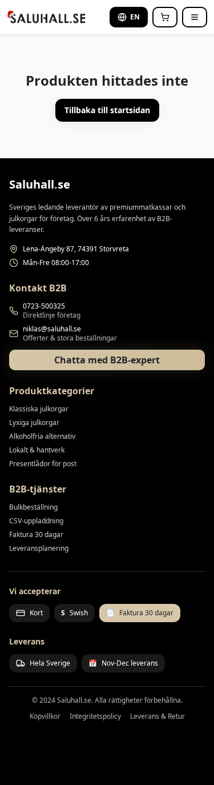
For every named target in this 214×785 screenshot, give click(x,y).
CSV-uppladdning (36, 521)
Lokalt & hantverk (36, 450)
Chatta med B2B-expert (107, 360)
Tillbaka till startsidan (107, 110)
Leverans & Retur (157, 716)
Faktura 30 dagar (36, 534)
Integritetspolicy (95, 716)
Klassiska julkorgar (38, 409)
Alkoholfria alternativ (42, 436)
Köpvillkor (45, 716)
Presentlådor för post (42, 463)
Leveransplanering (38, 548)
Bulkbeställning (33, 507)
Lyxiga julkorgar (34, 422)
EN (135, 17)
